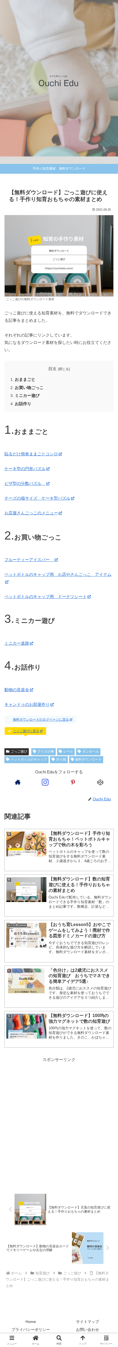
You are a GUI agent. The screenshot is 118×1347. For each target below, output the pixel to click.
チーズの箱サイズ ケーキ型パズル (37, 498)
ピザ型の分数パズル (25, 483)
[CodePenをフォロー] (100, 782)
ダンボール (90, 751)
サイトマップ (87, 1321)
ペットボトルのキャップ (29, 759)
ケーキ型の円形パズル (25, 468)
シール (68, 751)
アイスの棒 (46, 751)
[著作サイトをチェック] (17, 782)
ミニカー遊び (27, 395)
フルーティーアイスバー (29, 559)
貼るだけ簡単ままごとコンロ (31, 454)
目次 (52, 369)
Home (31, 1321)
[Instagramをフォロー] (45, 782)
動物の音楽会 (16, 689)
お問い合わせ (87, 1329)
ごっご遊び (19, 751)
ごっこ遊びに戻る (26, 731)
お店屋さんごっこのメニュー (31, 513)
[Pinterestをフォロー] (72, 782)
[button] (106, 905)
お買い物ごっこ (29, 387)
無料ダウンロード (88, 759)
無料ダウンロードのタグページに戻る (41, 719)
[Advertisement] (59, 1123)
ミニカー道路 (16, 643)
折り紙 (61, 759)
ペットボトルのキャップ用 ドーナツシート (45, 596)
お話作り (23, 404)
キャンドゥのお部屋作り (27, 704)
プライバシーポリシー (31, 1329)
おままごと (25, 379)
